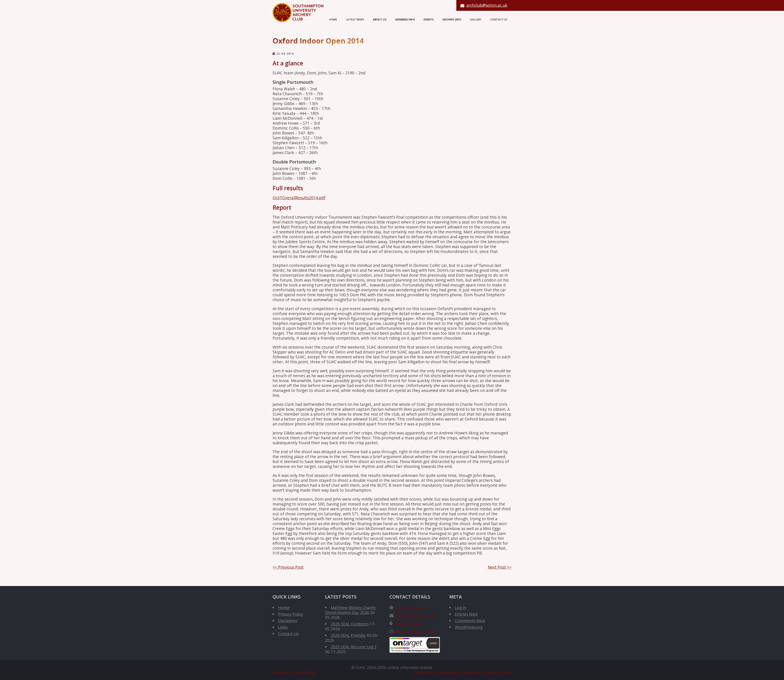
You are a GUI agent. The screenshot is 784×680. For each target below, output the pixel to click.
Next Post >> (499, 567)
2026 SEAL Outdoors (350, 624)
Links (283, 627)
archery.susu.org (409, 607)
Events (429, 19)
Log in (460, 607)
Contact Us (498, 19)
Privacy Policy (290, 614)
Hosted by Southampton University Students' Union (462, 672)
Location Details (408, 623)
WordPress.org (468, 627)
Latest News (355, 19)
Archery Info (451, 19)
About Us (379, 19)
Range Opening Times (414, 631)
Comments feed (470, 620)
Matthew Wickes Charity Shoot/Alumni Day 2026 (350, 610)
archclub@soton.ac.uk (486, 5)
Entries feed (466, 614)
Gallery (475, 19)
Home (333, 19)
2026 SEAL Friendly (348, 635)
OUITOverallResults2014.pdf (299, 197)
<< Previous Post (288, 567)
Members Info (405, 19)
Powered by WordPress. (295, 672)
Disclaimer (287, 620)
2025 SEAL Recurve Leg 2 (353, 647)
